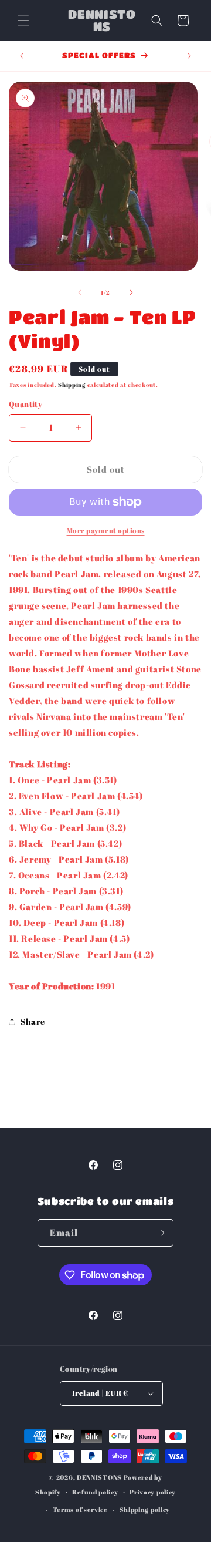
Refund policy (95, 1491)
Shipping (72, 385)
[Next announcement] (189, 56)
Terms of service (80, 1509)
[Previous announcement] (22, 56)
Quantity (25, 404)
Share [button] (33, 1021)
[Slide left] (80, 292)
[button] (23, 20)
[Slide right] (131, 292)
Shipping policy (145, 1509)
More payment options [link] (106, 530)
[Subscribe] (160, 1233)
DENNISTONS (99, 1477)
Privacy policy (153, 1491)
